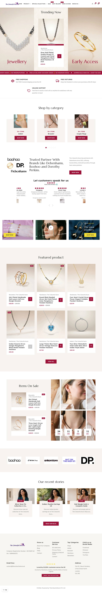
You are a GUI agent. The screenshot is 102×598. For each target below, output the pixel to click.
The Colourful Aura (47, 49)
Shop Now (75, 172)
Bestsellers (70, 555)
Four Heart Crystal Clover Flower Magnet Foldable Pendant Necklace (48, 299)
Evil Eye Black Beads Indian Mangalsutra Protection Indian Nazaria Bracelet (77, 346)
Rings (69, 546)
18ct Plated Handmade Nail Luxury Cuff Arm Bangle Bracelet (34, 402)
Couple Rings (81, 134)
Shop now (20, 138)
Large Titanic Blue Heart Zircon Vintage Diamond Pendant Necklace (18, 345)
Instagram (86, 552)
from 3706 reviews (50, 184)
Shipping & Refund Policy (58, 553)
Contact (39, 553)
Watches (72, 295)
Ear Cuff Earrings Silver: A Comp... (81, 505)
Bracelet (51, 134)
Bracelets (73, 341)
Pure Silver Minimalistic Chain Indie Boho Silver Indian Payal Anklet (48, 345)
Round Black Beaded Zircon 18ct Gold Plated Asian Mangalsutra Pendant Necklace (17, 300)
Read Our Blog (51, 523)
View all (51, 361)
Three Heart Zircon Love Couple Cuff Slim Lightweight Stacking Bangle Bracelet (36, 426)
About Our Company (43, 546)
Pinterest (85, 550)
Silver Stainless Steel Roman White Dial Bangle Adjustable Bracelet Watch (79, 300)
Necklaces (12, 295)
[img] (51, 183)
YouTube (85, 555)
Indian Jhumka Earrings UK (20, 505)
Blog (38, 548)
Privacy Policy (56, 550)
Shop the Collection (51, 575)
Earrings (43, 48)
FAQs (38, 550)
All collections (56, 547)
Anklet (20, 134)
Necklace (70, 553)
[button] (99, 4)
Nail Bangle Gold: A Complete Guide (51, 505)
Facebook (86, 547)
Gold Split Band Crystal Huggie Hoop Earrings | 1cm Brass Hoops (48, 55)
